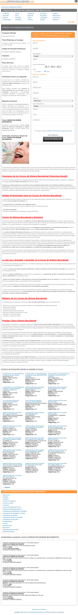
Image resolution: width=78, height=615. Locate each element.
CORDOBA (18, 19)
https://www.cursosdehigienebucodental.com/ (33, 612)
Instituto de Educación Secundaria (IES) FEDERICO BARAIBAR (34, 387)
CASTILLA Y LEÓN (8, 503)
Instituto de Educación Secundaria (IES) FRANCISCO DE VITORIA (57, 387)
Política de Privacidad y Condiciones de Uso (60, 131)
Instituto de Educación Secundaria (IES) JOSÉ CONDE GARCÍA (57, 450)
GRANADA (56, 19)
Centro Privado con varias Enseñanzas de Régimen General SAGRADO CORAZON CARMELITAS (13, 388)
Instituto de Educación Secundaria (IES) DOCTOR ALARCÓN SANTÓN (13, 464)
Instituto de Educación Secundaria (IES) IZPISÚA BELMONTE (57, 426)
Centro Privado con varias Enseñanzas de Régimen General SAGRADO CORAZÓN (58, 375)
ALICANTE (43, 13)
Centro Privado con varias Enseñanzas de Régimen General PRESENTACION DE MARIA (36, 375)
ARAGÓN (5, 497)
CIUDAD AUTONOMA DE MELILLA (12, 509)
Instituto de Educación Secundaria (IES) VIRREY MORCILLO (57, 464)
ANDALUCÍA (6, 495)
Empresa (43, 609)
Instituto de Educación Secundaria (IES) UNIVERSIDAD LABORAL (34, 450)
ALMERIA (55, 13)
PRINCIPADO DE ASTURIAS (10, 529)
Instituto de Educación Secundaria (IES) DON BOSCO (57, 438)
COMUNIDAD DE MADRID (10, 515)
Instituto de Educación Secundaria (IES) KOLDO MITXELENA (12, 413)
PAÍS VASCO (6, 527)
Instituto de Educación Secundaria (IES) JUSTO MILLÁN (12, 476)
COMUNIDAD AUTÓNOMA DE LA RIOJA (14, 513)
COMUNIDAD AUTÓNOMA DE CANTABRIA (15, 511)
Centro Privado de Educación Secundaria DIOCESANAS (11, 401)
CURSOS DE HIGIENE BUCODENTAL (11, 7)
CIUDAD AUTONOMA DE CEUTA (12, 507)
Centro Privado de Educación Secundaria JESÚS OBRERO (33, 401)
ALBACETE (31, 13)
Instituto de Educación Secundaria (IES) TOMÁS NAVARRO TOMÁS (12, 438)
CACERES (18, 17)
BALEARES (43, 15)
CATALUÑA (6, 505)
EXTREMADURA (7, 521)
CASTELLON (56, 17)
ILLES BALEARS (7, 525)
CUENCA (30, 19)
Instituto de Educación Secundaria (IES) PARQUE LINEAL (12, 450)
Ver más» (71, 22)
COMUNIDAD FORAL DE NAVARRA (13, 517)
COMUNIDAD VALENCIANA (10, 519)
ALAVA (17, 13)
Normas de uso (36, 609)
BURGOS (5, 17)
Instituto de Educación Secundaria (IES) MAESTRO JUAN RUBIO (34, 464)
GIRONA (42, 19)
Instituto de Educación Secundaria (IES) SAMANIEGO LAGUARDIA (34, 426)
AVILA (16, 15)
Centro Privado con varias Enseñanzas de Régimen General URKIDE (13, 374)
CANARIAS (6, 499)
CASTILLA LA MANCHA (9, 501)
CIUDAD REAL (7, 19)
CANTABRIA (43, 17)
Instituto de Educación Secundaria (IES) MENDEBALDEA (34, 413)
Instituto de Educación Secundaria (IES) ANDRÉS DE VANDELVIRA (34, 438)
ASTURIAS (6, 15)
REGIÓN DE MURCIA (9, 531)
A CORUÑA (6, 13)
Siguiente (7, 487)
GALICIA (5, 523)
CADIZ (29, 17)
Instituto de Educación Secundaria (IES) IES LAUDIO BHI (12, 426)
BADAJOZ (30, 15)
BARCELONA (56, 15)
